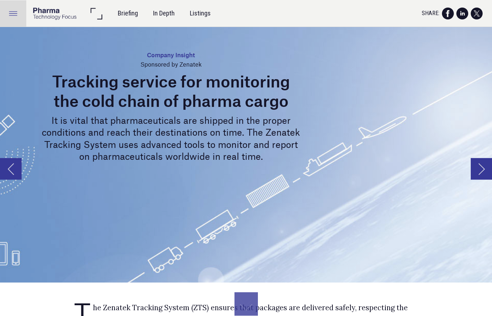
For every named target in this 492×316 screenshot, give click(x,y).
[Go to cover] (54, 13)
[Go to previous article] (11, 169)
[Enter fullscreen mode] (96, 13)
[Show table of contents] (13, 13)
